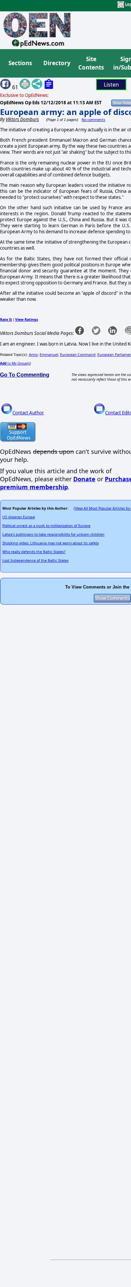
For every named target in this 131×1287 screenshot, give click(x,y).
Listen (111, 84)
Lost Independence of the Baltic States (35, 560)
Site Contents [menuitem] (91, 63)
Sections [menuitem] (20, 63)
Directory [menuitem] (56, 63)
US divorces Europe (18, 517)
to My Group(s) (15, 363)
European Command (77, 354)
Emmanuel (49, 354)
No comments (93, 119)
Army (33, 354)
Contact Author (28, 413)
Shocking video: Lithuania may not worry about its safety (50, 543)
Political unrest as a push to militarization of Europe (46, 525)
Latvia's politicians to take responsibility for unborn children (53, 534)
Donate (84, 479)
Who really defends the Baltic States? (34, 551)
